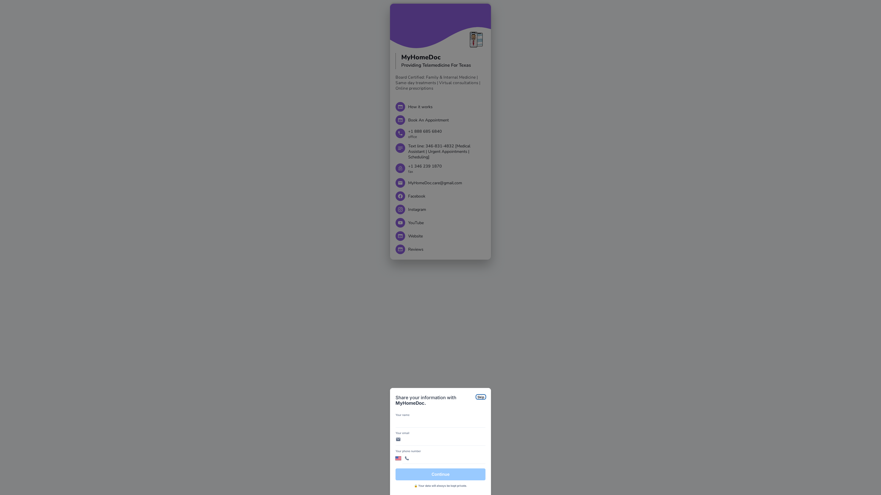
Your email (402, 433)
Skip (480, 397)
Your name (403, 415)
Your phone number (408, 451)
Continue (441, 474)
